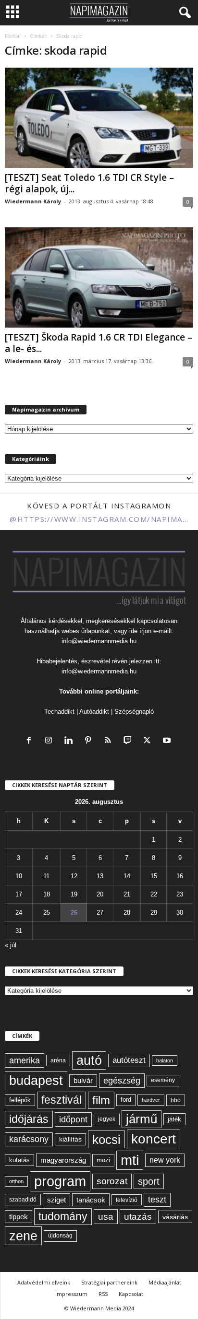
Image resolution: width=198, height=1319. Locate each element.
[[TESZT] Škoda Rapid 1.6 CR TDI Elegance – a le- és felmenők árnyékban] (99, 277)
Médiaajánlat (164, 1282)
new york (164, 1160)
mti (130, 1160)
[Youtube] (168, 741)
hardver (151, 1100)
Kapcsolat (131, 1293)
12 (74, 876)
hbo (176, 1100)
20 (100, 894)
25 (46, 912)
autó (89, 1060)
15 (153, 876)
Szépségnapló (134, 711)
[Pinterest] (90, 741)
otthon (16, 1181)
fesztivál (61, 1100)
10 (18, 876)
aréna (58, 1060)
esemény (163, 1080)
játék (174, 1119)
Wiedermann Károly (33, 201)
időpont (73, 1119)
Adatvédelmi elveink (43, 1282)
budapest (36, 1080)
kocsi (106, 1139)
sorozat (112, 1181)
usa (105, 1217)
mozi (103, 1160)
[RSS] (110, 741)
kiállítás (70, 1139)
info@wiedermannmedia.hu (99, 641)
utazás (138, 1217)
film (101, 1100)
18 (46, 894)
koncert (153, 1138)
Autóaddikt (94, 711)
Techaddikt (59, 711)
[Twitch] (129, 741)
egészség (121, 1080)
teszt (157, 1199)
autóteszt (129, 1060)
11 (46, 876)
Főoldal (13, 36)
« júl (10, 945)
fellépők (20, 1100)
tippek (18, 1217)
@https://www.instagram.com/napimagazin (99, 519)
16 (179, 876)
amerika (24, 1060)
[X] (149, 741)
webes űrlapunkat (86, 631)
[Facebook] (31, 741)
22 (153, 894)
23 (179, 894)
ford (126, 1099)
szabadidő (23, 1199)
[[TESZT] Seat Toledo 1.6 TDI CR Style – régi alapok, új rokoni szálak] (99, 118)
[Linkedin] (70, 741)
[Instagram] (51, 741)
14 (127, 876)
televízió (126, 1200)
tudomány (62, 1216)
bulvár (83, 1080)
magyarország (63, 1160)
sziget (56, 1200)
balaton (164, 1060)
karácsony (29, 1139)
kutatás (19, 1160)
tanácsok (90, 1200)
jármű (141, 1119)
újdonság (60, 1235)
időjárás (29, 1119)
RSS (103, 1293)
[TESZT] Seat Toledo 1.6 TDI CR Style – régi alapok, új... (89, 183)
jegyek (106, 1119)
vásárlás (175, 1217)
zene (23, 1235)
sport (149, 1181)
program (60, 1181)
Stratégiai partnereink (109, 1282)
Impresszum (71, 1293)
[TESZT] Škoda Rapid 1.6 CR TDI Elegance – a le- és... (98, 343)
